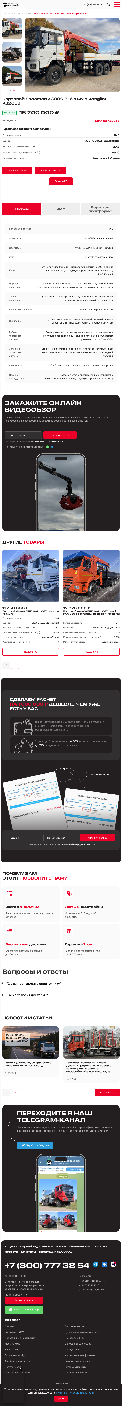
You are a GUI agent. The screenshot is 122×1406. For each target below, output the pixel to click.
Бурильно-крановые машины (81, 1332)
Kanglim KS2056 (107, 120)
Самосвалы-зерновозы (78, 1343)
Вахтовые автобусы (16, 1355)
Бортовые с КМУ (14, 1332)
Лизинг (61, 1246)
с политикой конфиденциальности (48, 441)
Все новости (107, 1092)
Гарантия (100, 1246)
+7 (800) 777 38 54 (93, 4)
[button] (10, 90)
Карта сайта (61, 1383)
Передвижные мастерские (20, 1337)
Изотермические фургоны (80, 1355)
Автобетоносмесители (18, 1361)
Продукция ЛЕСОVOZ (55, 1251)
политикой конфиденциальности (75, 1392)
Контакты (28, 1251)
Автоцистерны (73, 1349)
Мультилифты (13, 1343)
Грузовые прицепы (75, 1366)
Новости (11, 1251)
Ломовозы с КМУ (74, 1337)
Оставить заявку (60, 435)
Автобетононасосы (76, 1372)
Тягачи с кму (12, 1349)
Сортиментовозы (74, 1326)
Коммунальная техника (78, 1361)
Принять (61, 1399)
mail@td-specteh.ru (16, 1294)
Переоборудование (35, 1246)
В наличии (11, 1326)
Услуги (10, 1246)
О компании (78, 1246)
